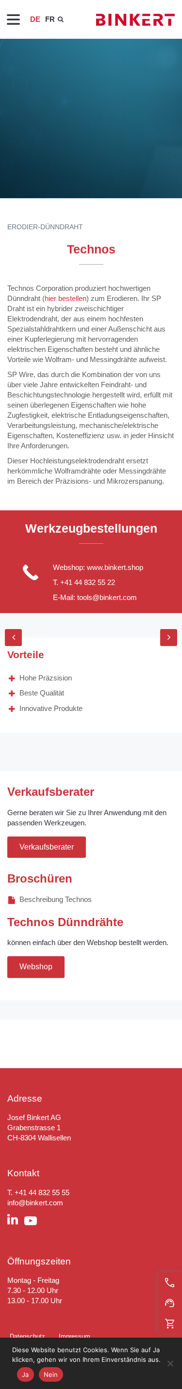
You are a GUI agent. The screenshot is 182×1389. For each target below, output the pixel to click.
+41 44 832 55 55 (42, 1192)
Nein (51, 1374)
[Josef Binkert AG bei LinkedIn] (15, 1221)
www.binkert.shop (115, 567)
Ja (25, 1374)
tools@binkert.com (107, 597)
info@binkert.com (35, 1203)
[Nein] (170, 1363)
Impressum (74, 1336)
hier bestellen (65, 298)
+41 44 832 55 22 (87, 582)
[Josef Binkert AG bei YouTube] (33, 1221)
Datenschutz (27, 1336)
